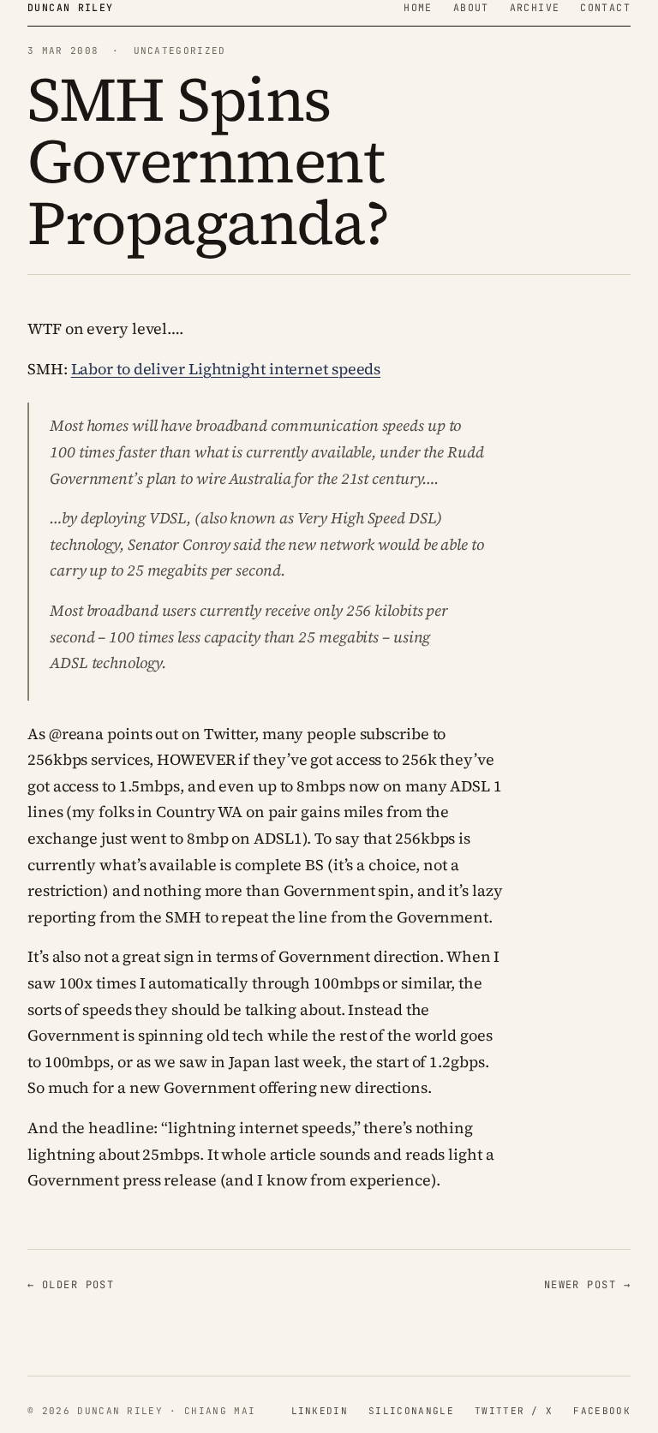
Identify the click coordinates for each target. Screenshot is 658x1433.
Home (418, 7)
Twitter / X (514, 1411)
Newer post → (587, 1285)
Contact (605, 7)
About (471, 7)
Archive (535, 7)
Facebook (602, 1411)
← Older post (70, 1285)
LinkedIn (320, 1411)
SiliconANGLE (411, 1411)
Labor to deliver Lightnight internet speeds (226, 368)
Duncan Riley (70, 7)
